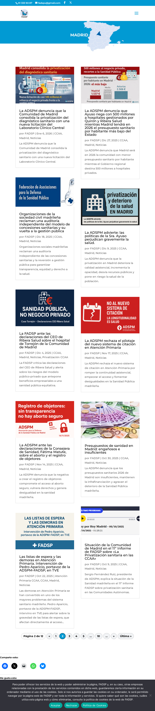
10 (98, 636)
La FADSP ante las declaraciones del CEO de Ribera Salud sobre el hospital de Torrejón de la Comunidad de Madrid (44, 340)
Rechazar (71, 705)
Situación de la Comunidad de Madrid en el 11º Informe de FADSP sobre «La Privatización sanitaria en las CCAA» (109, 552)
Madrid (24, 138)
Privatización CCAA (55, 357)
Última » (126, 636)
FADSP (29, 133)
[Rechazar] (150, 695)
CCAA (58, 133)
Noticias (35, 138)
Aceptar (55, 705)
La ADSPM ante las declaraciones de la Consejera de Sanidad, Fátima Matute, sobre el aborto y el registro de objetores (44, 452)
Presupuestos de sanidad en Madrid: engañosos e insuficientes (109, 449)
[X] (70, 2)
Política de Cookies (94, 705)
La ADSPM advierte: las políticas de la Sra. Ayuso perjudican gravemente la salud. (107, 238)
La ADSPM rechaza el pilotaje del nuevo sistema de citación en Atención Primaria (110, 344)
